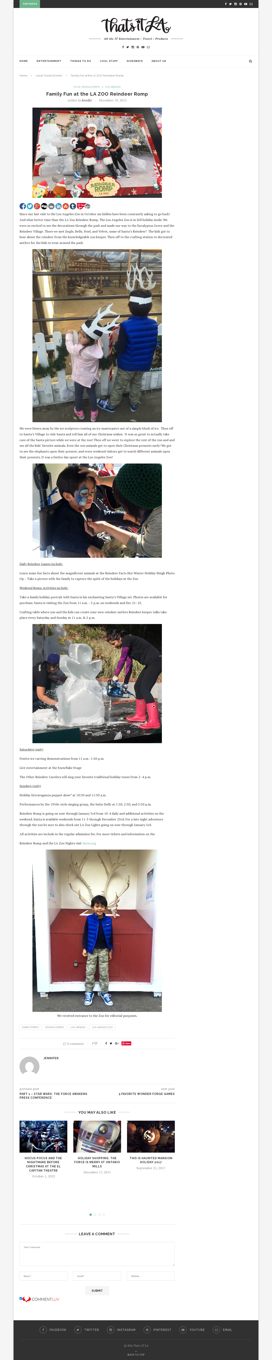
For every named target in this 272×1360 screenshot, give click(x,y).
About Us (159, 61)
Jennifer (87, 100)
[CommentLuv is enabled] (40, 1298)
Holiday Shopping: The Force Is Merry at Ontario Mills (97, 1162)
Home (24, 61)
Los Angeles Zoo (102, 1027)
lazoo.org (89, 843)
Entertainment (49, 61)
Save (127, 1043)
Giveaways (135, 61)
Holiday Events (54, 1027)
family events (30, 1027)
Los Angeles (113, 86)
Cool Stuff (109, 61)
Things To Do (80, 61)
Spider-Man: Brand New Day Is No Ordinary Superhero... (83, 4)
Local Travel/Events (49, 75)
